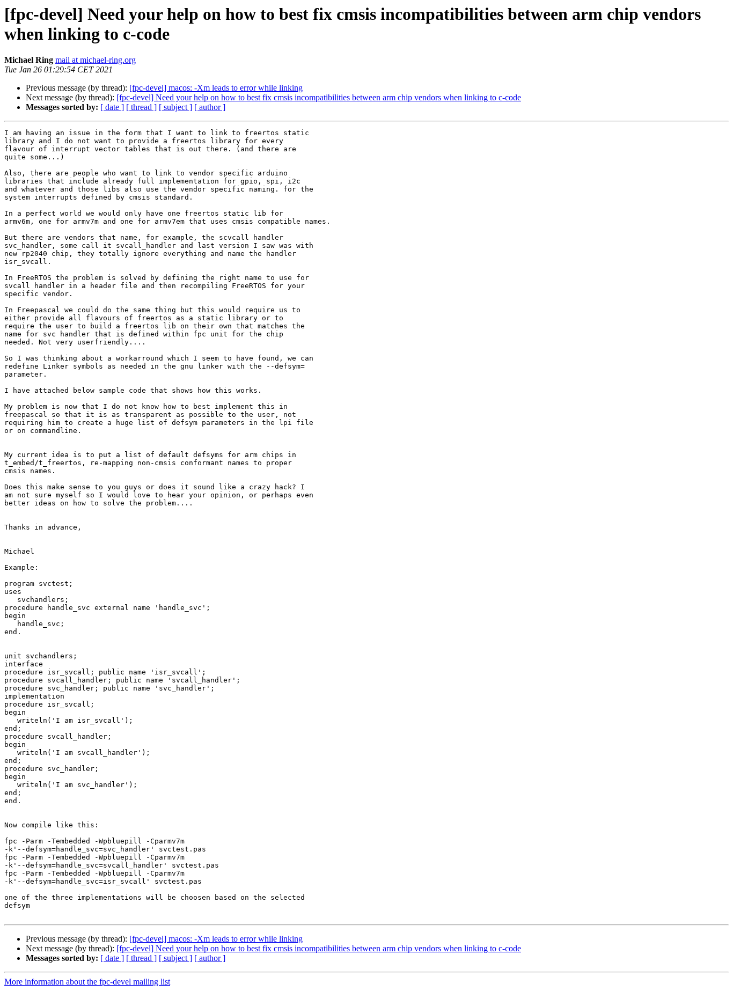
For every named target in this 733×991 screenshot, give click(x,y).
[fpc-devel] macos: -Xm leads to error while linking (216, 87)
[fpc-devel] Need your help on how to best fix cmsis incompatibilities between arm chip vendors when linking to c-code (318, 97)
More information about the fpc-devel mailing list (87, 981)
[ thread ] (141, 107)
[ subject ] (175, 107)
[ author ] (209, 107)
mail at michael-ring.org (95, 59)
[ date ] (112, 107)
